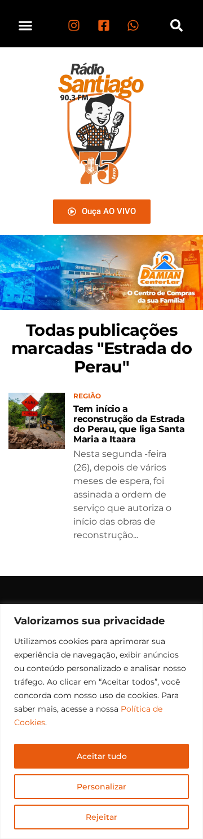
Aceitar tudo (102, 756)
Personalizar (101, 787)
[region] (101, 721)
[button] (26, 25)
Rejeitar (101, 817)
